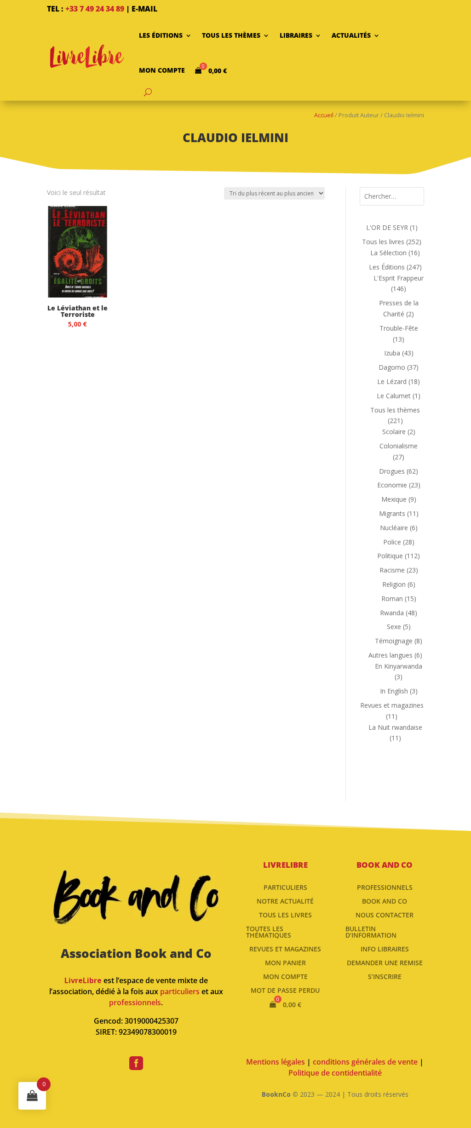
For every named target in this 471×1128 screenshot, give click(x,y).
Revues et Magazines (285, 948)
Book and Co (384, 901)
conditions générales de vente (365, 1062)
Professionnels (385, 887)
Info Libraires (385, 948)
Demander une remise (385, 962)
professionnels (135, 1002)
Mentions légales (275, 1062)
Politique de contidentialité (335, 1073)
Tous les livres (285, 914)
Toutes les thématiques (268, 931)
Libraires (296, 35)
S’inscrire (385, 976)
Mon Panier (285, 962)
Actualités (351, 35)
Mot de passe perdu (285, 990)
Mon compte (162, 70)
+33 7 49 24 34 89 (94, 9)
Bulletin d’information (370, 931)
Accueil (323, 115)
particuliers (180, 991)
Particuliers (285, 887)
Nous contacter (385, 914)
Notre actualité (285, 901)
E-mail (144, 9)
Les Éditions (161, 35)
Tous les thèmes (231, 35)
